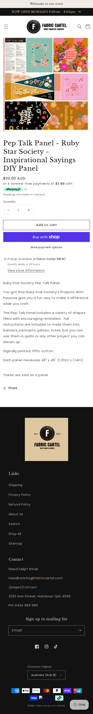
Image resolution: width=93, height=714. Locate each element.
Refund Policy (20, 504)
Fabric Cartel (43, 705)
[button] (6, 26)
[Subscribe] (79, 630)
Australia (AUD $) (43, 675)
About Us (16, 514)
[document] (46, 85)
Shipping (9, 194)
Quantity (9, 202)
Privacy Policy (20, 495)
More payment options (47, 247)
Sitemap (15, 543)
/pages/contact (23, 587)
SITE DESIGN (58, 705)
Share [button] (13, 388)
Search (14, 524)
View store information (26, 270)
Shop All (15, 534)
